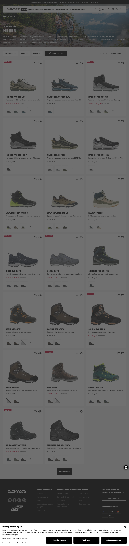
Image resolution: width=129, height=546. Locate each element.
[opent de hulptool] (126, 467)
